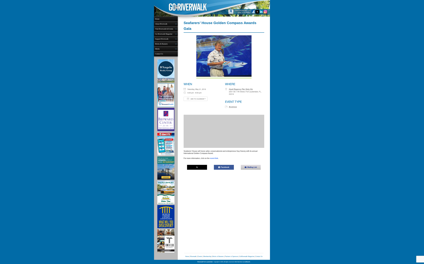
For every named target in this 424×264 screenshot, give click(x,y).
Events (200, 256)
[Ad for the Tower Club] (166, 241)
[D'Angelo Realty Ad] (166, 71)
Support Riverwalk (161, 39)
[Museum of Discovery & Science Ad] (166, 216)
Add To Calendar (197, 99)
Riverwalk (193, 256)
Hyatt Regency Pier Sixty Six (241, 89)
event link (214, 158)
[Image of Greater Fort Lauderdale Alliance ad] (166, 168)
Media (157, 49)
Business (233, 107)
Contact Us (159, 54)
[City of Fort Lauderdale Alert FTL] (166, 144)
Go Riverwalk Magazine (163, 34)
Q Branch (247, 261)
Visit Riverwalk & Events (164, 29)
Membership (207, 256)
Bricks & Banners (161, 44)
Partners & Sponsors (231, 256)
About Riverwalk (161, 24)
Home (157, 19)
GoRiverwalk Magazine (246, 256)
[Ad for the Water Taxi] (166, 192)
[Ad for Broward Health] (166, 95)
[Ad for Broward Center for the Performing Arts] (166, 119)
